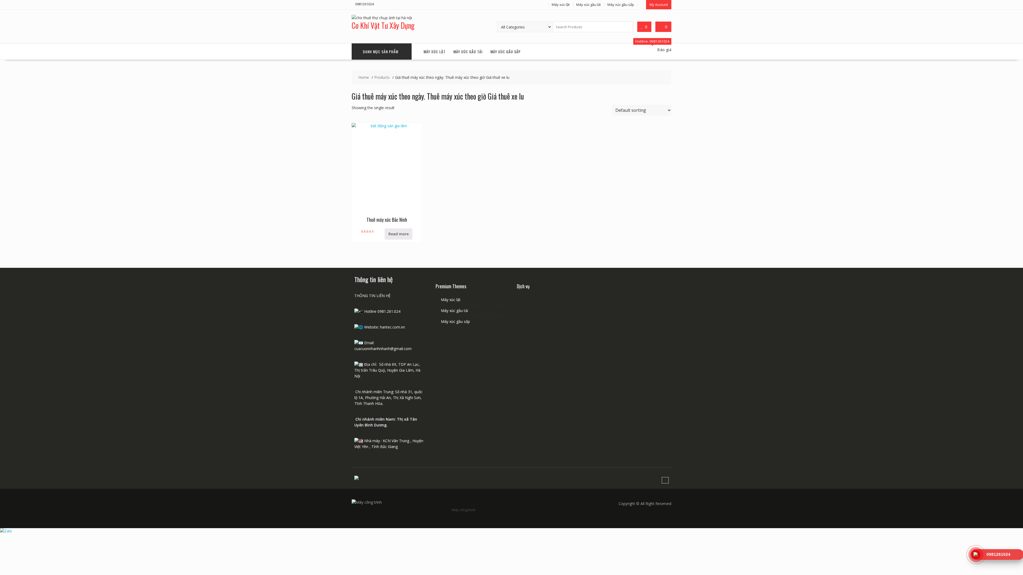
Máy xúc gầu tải (588, 4)
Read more (398, 233)
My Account (658, 4)
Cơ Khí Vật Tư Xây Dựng (383, 25)
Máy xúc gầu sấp (620, 4)
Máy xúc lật (561, 4)
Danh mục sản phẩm (380, 51)
